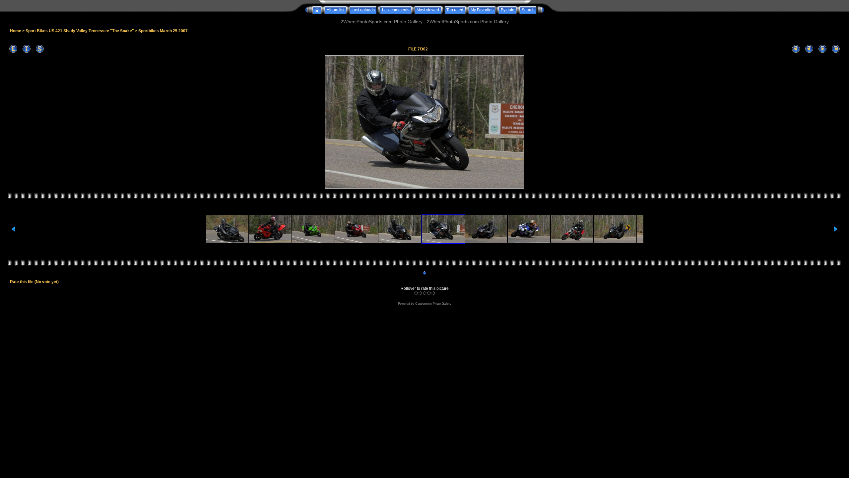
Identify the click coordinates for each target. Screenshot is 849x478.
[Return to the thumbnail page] (13, 49)
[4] (429, 293)
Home (15, 31)
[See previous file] (809, 49)
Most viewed (428, 10)
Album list (335, 10)
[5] (433, 293)
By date (507, 10)
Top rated (454, 10)
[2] (420, 293)
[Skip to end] (835, 49)
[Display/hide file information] (26, 49)
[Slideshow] (39, 49)
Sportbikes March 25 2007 (163, 31)
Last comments (395, 10)
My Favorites (482, 10)
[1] (416, 293)
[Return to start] (796, 49)
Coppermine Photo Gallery (433, 303)
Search (528, 10)
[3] (425, 293)
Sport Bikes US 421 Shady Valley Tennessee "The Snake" (80, 31)
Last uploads (363, 10)
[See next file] (822, 49)
